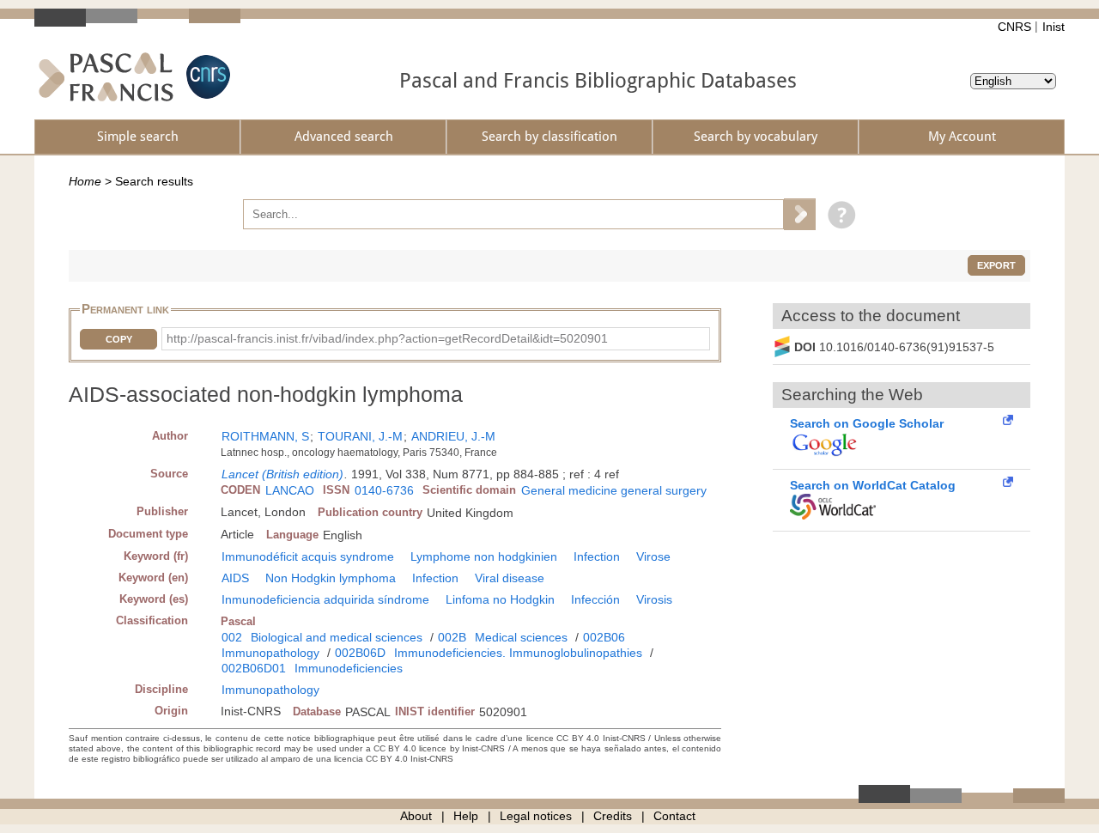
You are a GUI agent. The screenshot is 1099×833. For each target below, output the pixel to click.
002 (232, 637)
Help (465, 816)
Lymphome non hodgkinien (483, 556)
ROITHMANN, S (265, 436)
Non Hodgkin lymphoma (330, 578)
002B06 (604, 637)
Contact (674, 816)
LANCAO (289, 490)
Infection (597, 556)
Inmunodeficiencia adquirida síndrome (325, 599)
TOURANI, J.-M (360, 436)
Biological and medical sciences (336, 637)
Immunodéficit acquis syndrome (308, 556)
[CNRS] (206, 77)
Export (996, 265)
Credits (612, 816)
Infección (595, 599)
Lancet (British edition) (282, 474)
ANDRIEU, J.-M (453, 436)
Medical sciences (521, 637)
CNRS (1014, 26)
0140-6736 (384, 490)
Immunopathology (270, 653)
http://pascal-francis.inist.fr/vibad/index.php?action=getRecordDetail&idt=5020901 (387, 338)
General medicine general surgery (614, 490)
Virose (653, 556)
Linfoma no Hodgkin (500, 599)
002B (452, 637)
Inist (1053, 26)
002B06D (360, 653)
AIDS (235, 578)
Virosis (654, 599)
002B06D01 (254, 668)
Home (85, 181)
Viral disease (509, 578)
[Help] (837, 214)
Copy (119, 339)
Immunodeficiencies (348, 668)
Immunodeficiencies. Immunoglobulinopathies (518, 653)
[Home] (106, 76)
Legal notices (536, 816)
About (416, 816)
